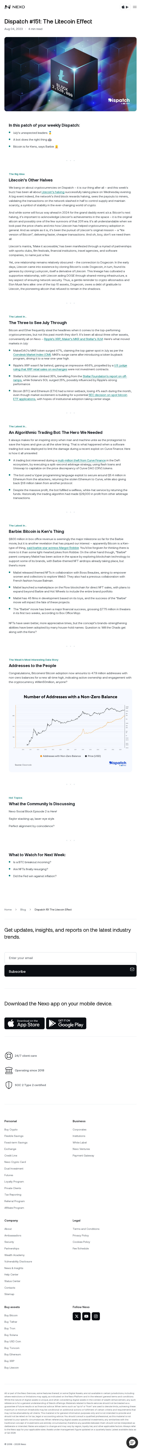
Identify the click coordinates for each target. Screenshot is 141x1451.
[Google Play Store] (66, 1023)
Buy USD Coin (12, 1341)
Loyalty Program (14, 1181)
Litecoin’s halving (53, 192)
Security (9, 1241)
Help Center (11, 1274)
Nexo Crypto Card (15, 1161)
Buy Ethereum (12, 1354)
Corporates (79, 1129)
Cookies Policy (81, 1241)
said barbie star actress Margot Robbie (53, 548)
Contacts (9, 1287)
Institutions (79, 1135)
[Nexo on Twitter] (77, 1316)
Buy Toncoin (11, 1348)
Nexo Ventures (81, 1148)
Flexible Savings (13, 1135)
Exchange (10, 1148)
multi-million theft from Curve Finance (82, 460)
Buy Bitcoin (11, 1315)
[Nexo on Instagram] (96, 1316)
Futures (8, 1175)
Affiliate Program (14, 1207)
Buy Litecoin (11, 1367)
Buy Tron (9, 1328)
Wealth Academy (14, 1255)
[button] (132, 1442)
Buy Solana (11, 1335)
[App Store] (24, 1023)
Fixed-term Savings (15, 1142)
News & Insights (13, 1268)
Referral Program (14, 1201)
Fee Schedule (81, 1248)
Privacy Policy (81, 1235)
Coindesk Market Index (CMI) (32, 354)
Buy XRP (9, 1361)
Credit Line (10, 1155)
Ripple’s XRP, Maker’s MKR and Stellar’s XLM (73, 339)
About (8, 1228)
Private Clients (12, 1188)
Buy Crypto (11, 1129)
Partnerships (11, 1248)
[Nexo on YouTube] (86, 1316)
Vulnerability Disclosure (18, 1261)
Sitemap (9, 1294)
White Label (80, 1142)
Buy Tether (10, 1321)
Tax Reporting (12, 1194)
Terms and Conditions (86, 1228)
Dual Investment (13, 1168)
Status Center (12, 1281)
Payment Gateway (83, 1155)
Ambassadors (12, 1235)
